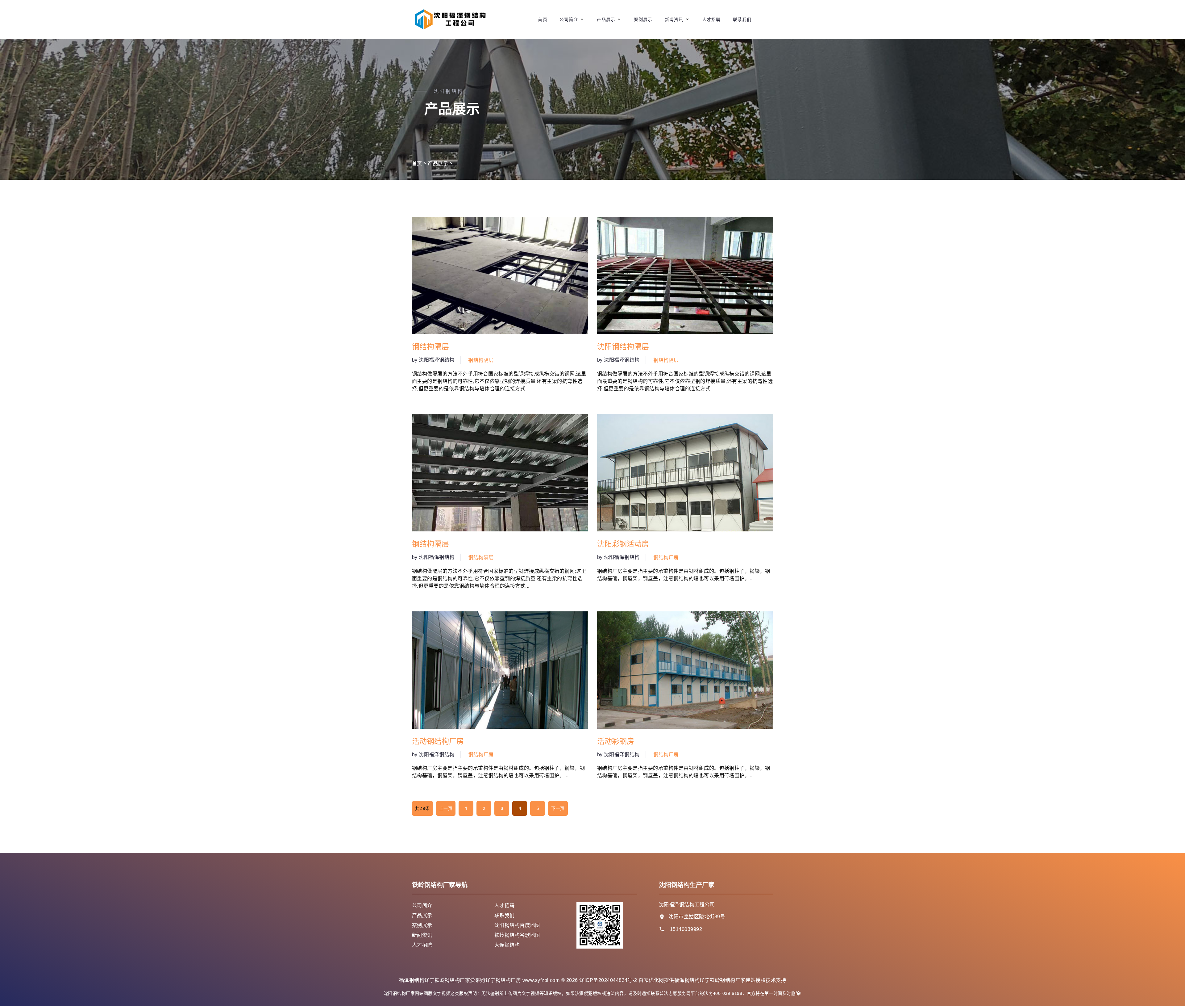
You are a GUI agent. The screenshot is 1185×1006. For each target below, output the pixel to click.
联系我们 (742, 19)
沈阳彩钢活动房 (623, 543)
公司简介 (568, 19)
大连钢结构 (507, 945)
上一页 (445, 808)
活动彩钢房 (615, 741)
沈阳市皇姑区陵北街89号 (696, 916)
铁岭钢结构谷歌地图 (517, 935)
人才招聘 (711, 19)
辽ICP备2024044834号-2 (608, 980)
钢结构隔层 (430, 346)
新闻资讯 (674, 19)
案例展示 (643, 19)
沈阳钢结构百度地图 (517, 925)
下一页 (557, 808)
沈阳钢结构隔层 (623, 346)
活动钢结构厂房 (438, 741)
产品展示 (606, 19)
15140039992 (686, 929)
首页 (542, 19)
